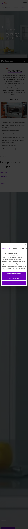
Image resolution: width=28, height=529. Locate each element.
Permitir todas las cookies (14, 273)
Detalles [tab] (14, 248)
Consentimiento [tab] (6, 248)
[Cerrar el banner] (25, 244)
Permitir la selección (14, 278)
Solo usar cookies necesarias (14, 283)
